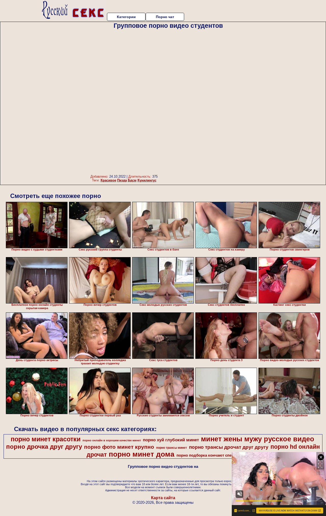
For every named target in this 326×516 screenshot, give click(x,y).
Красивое (108, 180)
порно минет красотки (45, 439)
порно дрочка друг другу (44, 446)
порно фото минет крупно (119, 447)
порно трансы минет (171, 447)
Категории (126, 17)
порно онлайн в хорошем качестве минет (112, 440)
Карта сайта (163, 498)
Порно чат (165, 17)
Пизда (122, 180)
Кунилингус (147, 180)
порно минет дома (141, 454)
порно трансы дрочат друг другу (228, 447)
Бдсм (132, 180)
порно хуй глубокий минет (171, 439)
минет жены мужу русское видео (257, 439)
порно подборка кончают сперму (207, 455)
